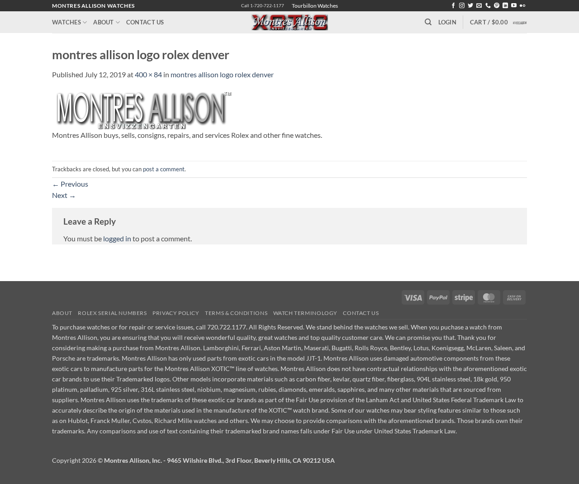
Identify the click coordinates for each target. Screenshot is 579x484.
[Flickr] (522, 6)
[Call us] (488, 6)
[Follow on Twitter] (470, 6)
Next (64, 195)
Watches (66, 22)
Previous (70, 183)
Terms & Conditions (236, 313)
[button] (447, 22)
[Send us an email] (479, 6)
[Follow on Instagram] (462, 6)
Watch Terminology (305, 313)
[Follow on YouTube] (514, 6)
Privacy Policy (175, 313)
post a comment (164, 169)
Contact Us (145, 22)
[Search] (428, 22)
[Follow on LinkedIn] (505, 6)
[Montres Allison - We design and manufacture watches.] (289, 22)
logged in (117, 238)
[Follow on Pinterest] (496, 6)
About (103, 22)
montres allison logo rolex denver (222, 74)
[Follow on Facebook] (453, 6)
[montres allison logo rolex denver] (142, 109)
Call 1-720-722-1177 (262, 5)
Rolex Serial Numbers (112, 313)
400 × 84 (148, 74)
